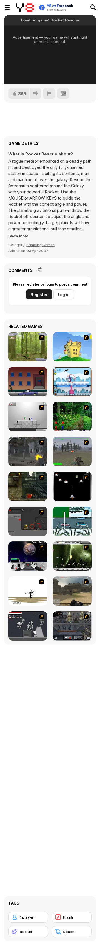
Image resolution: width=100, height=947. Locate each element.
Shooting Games (40, 245)
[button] (18, 236)
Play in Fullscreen (50, 72)
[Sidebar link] (7, 7)
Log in (63, 294)
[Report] (49, 93)
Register (39, 294)
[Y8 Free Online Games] (25, 7)
